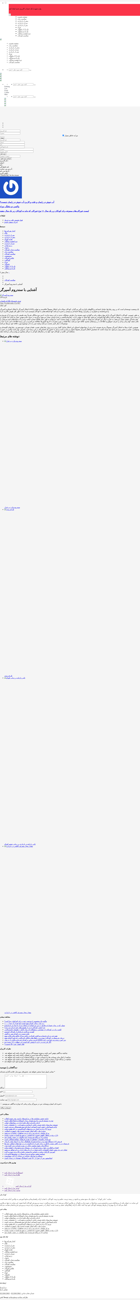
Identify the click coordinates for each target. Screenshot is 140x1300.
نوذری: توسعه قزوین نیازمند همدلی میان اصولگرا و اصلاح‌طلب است (28, 1121)
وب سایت (3, 1100)
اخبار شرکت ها (9, 231)
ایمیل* (2, 1096)
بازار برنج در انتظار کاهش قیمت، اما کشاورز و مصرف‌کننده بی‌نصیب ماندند (31, 1135)
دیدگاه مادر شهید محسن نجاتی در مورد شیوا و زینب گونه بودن (26, 1146)
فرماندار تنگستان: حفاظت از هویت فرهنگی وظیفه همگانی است (27, 1139)
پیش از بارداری (9, 237)
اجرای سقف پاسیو (11, 222)
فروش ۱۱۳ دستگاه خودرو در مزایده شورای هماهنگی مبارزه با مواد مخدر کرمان (33, 1141)
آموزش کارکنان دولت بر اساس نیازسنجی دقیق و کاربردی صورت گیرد (29, 1152)
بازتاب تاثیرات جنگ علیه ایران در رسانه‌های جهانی (22, 1123)
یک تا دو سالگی (9, 268)
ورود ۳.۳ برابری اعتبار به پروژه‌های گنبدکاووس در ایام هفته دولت (27, 1129)
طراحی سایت (23, 1297)
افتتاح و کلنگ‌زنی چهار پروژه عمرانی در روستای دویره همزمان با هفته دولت (31, 1148)
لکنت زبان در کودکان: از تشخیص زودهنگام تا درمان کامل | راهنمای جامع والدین (32, 1030)
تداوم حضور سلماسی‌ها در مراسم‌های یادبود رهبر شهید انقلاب (26, 1119)
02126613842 (16, 1293)
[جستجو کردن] (30, 70)
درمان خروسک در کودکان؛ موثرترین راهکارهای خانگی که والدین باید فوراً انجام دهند (34, 1038)
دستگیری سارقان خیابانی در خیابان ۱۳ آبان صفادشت (23, 1156)
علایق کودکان (9, 258)
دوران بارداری (9, 243)
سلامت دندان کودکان (12, 250)
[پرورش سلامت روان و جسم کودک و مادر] (1, 39)
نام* (1, 1092)
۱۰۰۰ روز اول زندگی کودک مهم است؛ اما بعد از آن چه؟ (24, 1023)
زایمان (6, 248)
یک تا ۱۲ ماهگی (9, 266)
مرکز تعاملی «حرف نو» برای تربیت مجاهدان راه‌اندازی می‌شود (26, 1133)
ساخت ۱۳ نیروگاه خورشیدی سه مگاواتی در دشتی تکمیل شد (26, 1137)
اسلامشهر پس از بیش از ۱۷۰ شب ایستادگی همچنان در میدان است (28, 1158)
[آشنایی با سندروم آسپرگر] (6, 295)
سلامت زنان (8, 252)
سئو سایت (12, 1297)
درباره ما (3, 1287)
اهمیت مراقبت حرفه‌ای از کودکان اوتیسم (19, 1032)
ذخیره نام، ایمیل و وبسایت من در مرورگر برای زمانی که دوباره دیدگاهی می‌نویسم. (32, 1104)
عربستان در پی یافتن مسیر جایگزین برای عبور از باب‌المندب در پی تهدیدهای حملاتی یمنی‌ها (36, 1144)
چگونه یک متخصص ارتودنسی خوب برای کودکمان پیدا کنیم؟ (25, 1021)
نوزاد (6, 262)
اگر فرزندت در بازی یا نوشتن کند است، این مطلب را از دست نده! (27, 1042)
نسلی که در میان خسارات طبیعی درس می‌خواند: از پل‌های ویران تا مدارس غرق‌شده (34, 1025)
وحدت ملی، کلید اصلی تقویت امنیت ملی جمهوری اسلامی (25, 1131)
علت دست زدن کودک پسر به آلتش (16, 1034)
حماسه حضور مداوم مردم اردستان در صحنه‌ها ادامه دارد (24, 1154)
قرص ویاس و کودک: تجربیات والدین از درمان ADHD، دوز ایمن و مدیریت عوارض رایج (35, 1040)
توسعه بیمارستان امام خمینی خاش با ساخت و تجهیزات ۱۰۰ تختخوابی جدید (31, 1125)
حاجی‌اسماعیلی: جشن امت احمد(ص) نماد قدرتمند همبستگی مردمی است (30, 1127)
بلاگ (5, 233)
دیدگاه (2, 1088)
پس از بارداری (9, 235)
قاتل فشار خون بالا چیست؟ (14, 1044)
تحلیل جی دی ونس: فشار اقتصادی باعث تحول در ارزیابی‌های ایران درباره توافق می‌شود (35, 1150)
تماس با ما (4, 1289)
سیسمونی (8, 256)
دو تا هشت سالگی (10, 241)
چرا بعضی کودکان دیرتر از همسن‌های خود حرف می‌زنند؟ (24, 1028)
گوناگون (7, 260)
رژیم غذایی (8, 245)
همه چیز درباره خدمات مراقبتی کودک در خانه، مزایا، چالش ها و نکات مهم (30, 1036)
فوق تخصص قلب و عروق (13, 220)
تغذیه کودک (8, 239)
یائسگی (7, 264)
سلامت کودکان (9, 254)
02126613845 (5, 1293)
